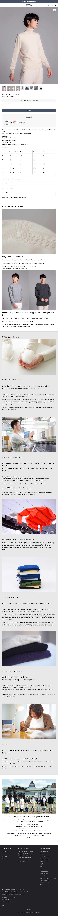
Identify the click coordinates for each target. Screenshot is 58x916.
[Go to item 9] (40, 88)
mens (3, 854)
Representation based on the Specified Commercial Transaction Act (48, 880)
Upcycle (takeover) (45, 859)
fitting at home (44, 854)
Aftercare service (44, 856)
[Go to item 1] (4, 88)
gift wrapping (43, 861)
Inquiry (42, 864)
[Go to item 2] (9, 88)
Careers (42, 866)
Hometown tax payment (24, 857)
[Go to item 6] (27, 88)
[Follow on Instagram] (3, 905)
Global (41, 884)
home (3, 859)
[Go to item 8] (36, 88)
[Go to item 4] (18, 88)
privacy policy (44, 873)
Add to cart (29, 110)
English (28, 909)
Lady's (4, 851)
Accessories (5, 856)
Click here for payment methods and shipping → (15, 197)
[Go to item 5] (22, 88)
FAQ (41, 868)
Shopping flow (44, 871)
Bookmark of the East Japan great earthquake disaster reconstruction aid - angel (25, 853)
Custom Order (44, 851)
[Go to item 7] (31, 88)
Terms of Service (44, 876)
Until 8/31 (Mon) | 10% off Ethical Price (29, 100)
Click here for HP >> (7, 901)
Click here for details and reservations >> (13, 894)
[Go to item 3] (13, 88)
